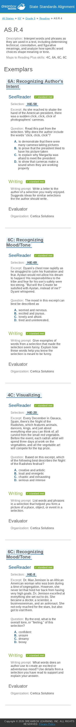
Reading (44, 18)
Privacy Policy (47, 724)
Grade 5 (30, 18)
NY (19, 18)
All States (8, 18)
